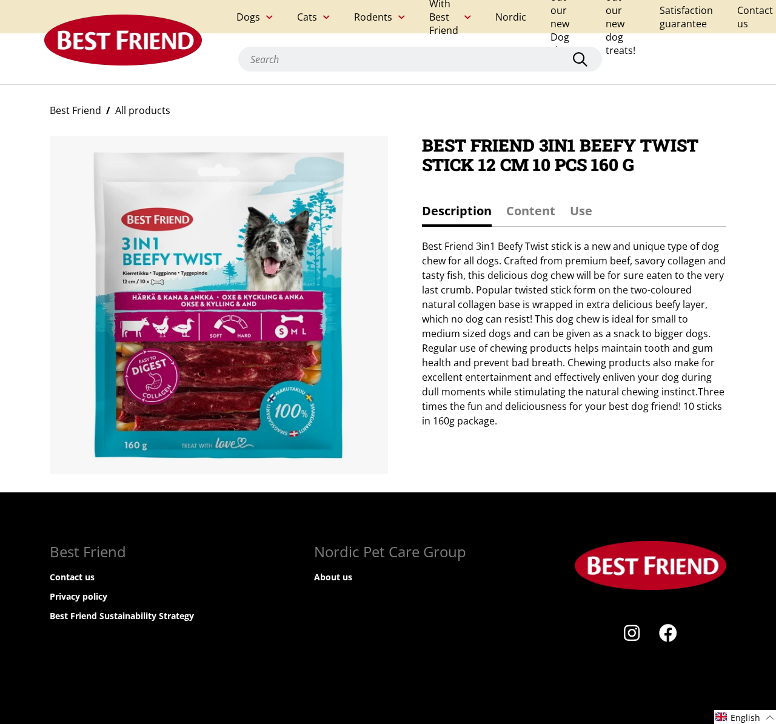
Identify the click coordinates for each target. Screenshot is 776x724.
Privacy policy (78, 596)
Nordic (510, 17)
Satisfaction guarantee (686, 17)
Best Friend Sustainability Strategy (122, 616)
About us (333, 577)
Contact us (755, 17)
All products (142, 110)
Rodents (373, 17)
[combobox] (420, 59)
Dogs (248, 17)
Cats (307, 17)
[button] (745, 717)
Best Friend (75, 110)
